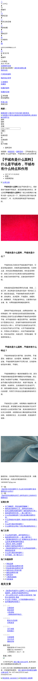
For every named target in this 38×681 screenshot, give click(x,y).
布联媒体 (9, 579)
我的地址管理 (6, 78)
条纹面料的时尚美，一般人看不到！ (18, 513)
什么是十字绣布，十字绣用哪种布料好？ (20, 599)
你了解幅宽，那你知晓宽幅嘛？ (17, 506)
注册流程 (10, 608)
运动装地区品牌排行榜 (14, 566)
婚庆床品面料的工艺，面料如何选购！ (19, 508)
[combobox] (10, 128)
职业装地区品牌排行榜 (14, 568)
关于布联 (10, 629)
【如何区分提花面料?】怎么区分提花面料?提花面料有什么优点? (18, 489)
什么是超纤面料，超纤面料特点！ (17, 535)
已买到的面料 (6, 74)
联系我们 (10, 631)
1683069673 (14, 678)
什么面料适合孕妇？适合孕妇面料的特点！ (21, 526)
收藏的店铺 (5, 92)
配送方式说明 (12, 620)
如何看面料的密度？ (12, 602)
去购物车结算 (6, 66)
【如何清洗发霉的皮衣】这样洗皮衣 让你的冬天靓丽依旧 (19, 496)
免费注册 (22, 68)
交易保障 (10, 637)
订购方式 (11, 113)
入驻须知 (10, 612)
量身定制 (10, 641)
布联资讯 (25, 113)
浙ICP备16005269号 (21, 662)
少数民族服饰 (11, 577)
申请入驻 (4, 102)
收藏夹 (3, 84)
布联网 (30, 678)
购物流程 (4, 113)
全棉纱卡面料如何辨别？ (14, 546)
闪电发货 (10, 623)
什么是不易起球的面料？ (14, 524)
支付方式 (10, 639)
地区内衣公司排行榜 (14, 570)
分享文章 (6, 182)
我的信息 (4, 70)
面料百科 (19, 151)
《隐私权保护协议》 (14, 614)
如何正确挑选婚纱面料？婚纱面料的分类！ (21, 511)
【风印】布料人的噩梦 (13, 544)
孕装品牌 (9, 564)
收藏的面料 (5, 88)
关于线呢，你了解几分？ (14, 555)
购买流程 (10, 610)
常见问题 (18, 113)
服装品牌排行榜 (12, 572)
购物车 (5, 82)
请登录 (16, 68)
